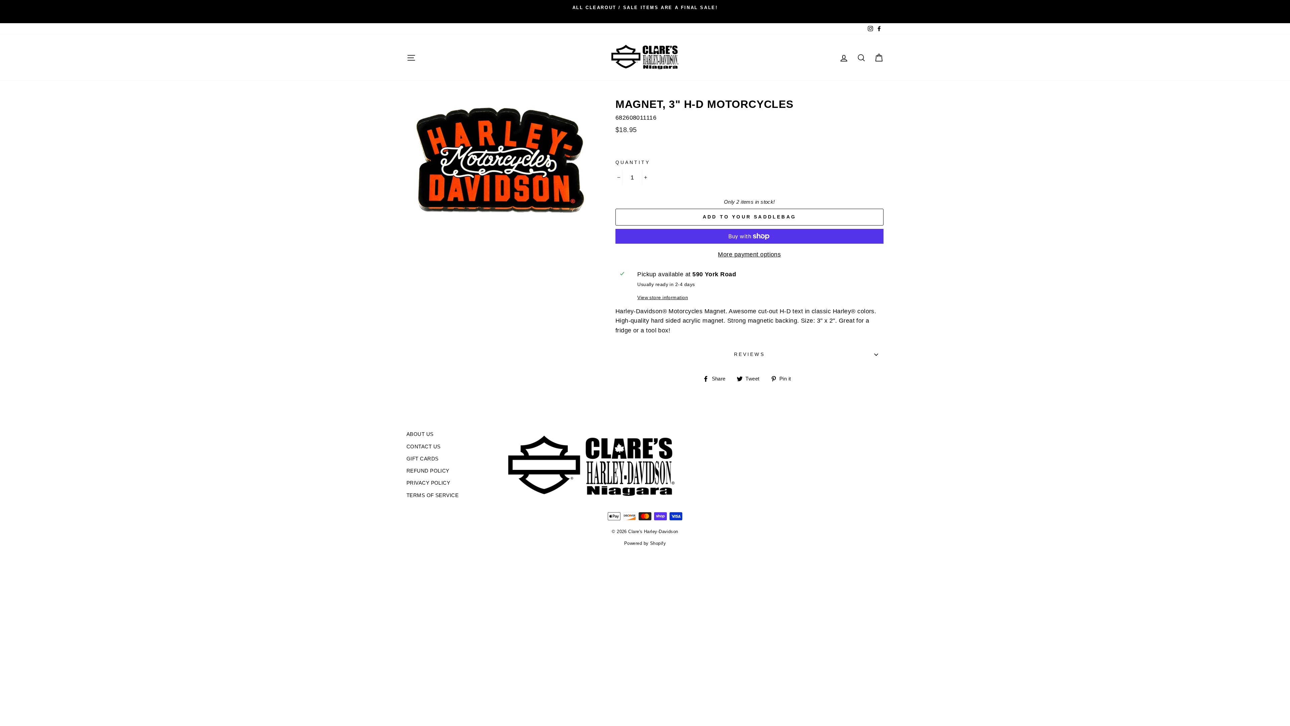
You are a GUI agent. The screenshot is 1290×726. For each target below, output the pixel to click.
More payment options (749, 254)
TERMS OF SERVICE (432, 495)
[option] (645, 7)
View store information (662, 297)
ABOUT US (420, 434)
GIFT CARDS (422, 458)
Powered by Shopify (645, 543)
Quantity (632, 162)
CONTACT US (423, 446)
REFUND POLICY (427, 471)
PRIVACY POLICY (428, 483)
